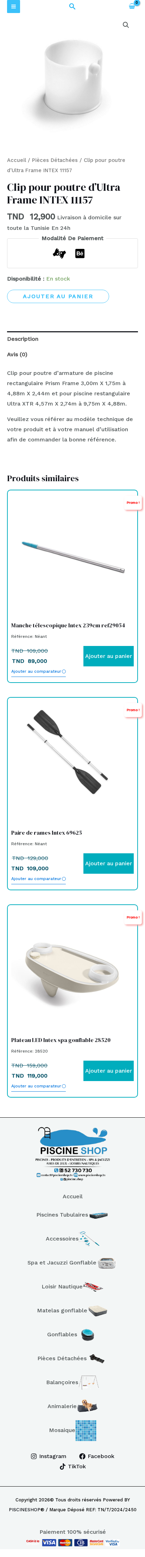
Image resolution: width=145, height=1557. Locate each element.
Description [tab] (22, 338)
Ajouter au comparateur (36, 671)
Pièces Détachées (55, 160)
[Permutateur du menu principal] (13, 6)
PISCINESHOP (24, 1509)
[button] (72, 7)
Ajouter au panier (58, 296)
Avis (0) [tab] (17, 354)
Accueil (16, 160)
